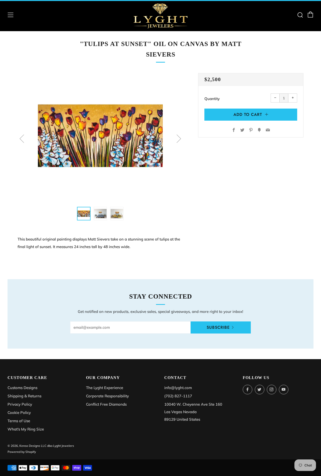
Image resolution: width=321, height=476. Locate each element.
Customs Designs (22, 387)
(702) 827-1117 (178, 396)
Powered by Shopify (22, 452)
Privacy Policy (20, 404)
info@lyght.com (178, 387)
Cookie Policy (19, 412)
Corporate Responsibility (107, 396)
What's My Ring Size (26, 429)
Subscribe (218, 327)
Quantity (212, 98)
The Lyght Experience (104, 387)
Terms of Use (19, 420)
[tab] (84, 213)
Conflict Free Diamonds (106, 404)
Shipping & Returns (24, 396)
